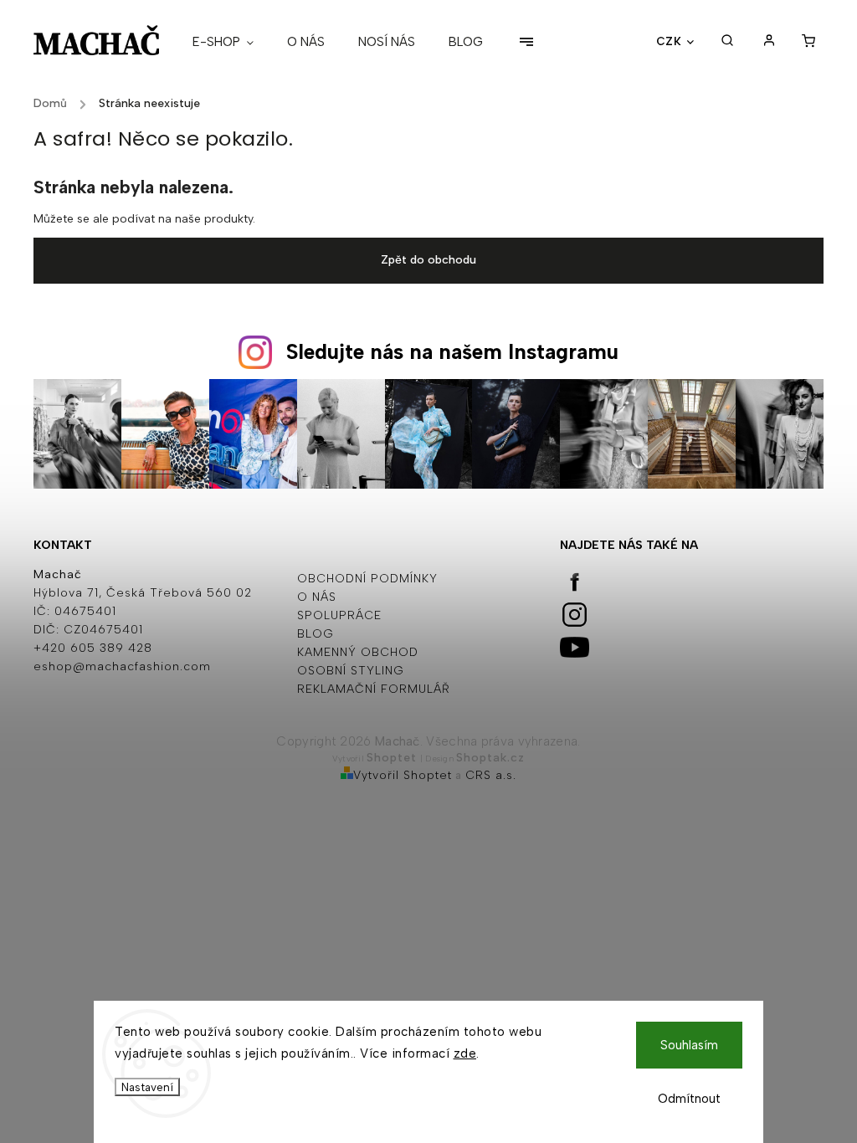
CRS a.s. (490, 775)
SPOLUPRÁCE (339, 615)
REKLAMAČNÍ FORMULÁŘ (373, 689)
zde (465, 1053)
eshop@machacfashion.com (122, 666)
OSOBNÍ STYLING (350, 671)
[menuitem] (231, 42)
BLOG (315, 634)
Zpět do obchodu (428, 260)
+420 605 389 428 (92, 648)
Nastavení (147, 1087)
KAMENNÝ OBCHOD (357, 652)
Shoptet (392, 758)
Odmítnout (689, 1098)
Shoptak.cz (490, 758)
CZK (669, 41)
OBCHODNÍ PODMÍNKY (367, 579)
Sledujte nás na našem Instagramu (452, 351)
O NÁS (316, 597)
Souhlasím (689, 1045)
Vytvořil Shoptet (402, 775)
